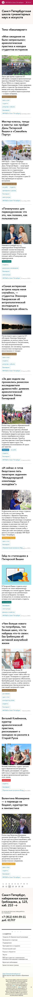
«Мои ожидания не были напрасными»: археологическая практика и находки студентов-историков (15, 43)
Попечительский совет (9, 949)
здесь (13, 985)
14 (16, 886)
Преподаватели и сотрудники (11, 946)
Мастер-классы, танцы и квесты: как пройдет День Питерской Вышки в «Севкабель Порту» (15, 128)
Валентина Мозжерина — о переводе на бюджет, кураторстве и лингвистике (15, 803)
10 (3, 886)
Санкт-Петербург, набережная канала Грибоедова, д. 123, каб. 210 (15, 900)
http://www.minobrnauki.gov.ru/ (11, 973)
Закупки (5, 954)
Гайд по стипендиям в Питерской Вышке (15, 557)
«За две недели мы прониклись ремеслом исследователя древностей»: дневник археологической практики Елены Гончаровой (15, 388)
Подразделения (7, 943)
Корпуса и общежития (9, 952)
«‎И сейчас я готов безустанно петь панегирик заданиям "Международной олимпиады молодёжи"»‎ (14, 476)
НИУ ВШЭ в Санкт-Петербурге (14, 2)
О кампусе (7, 934)
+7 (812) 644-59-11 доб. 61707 (14, 918)
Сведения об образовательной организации (15, 937)
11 (6, 886)
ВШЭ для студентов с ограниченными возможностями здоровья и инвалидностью (15, 958)
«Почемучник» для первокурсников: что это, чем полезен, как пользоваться (14, 213)
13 (13, 886)
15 (19, 886)
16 (22, 886)
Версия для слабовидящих (10, 962)
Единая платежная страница (11, 965)
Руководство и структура (10, 940)
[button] (12, 932)
